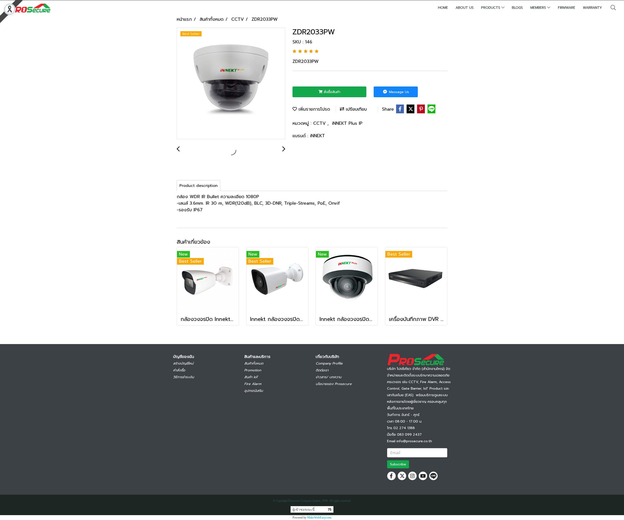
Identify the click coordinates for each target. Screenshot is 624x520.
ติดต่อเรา (322, 370)
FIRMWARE (566, 7)
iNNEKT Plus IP (347, 123)
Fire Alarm (252, 383)
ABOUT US (465, 7)
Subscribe (398, 464)
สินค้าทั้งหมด (253, 363)
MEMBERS (538, 7)
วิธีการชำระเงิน (183, 377)
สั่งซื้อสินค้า (331, 92)
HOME (443, 7)
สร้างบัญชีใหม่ (183, 363)
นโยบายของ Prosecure (334, 383)
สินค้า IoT (251, 377)
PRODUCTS (491, 7)
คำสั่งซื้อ (179, 370)
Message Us (398, 92)
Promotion (252, 370)
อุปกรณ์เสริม (253, 390)
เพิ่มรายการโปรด (313, 109)
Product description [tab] (198, 186)
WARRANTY (592, 7)
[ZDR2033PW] (231, 83)
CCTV (320, 123)
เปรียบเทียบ (355, 109)
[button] (613, 7)
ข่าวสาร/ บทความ (328, 377)
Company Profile (329, 363)
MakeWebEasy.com (319, 517)
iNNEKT (317, 135)
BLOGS (517, 7)
